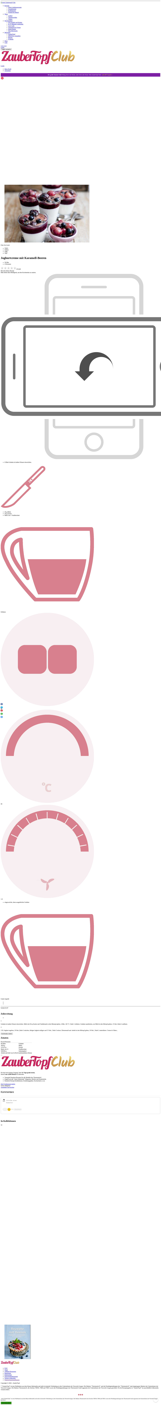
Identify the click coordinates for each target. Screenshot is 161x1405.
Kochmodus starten (6, 1033)
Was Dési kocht (12, 31)
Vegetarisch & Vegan (14, 27)
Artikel (10, 16)
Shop (6, 41)
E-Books (10, 39)
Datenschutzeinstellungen (11, 1380)
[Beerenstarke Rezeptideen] (80, 1243)
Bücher (10, 37)
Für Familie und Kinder (15, 22)
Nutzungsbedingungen (11, 1376)
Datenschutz (8, 1375)
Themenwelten (12, 17)
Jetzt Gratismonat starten (8, 1084)
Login (2, 47)
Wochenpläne (8, 21)
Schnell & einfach (13, 12)
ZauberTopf (11, 34)
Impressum (7, 1373)
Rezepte (6, 6)
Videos (10, 19)
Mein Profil (7, 69)
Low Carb (11, 26)
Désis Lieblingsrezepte (15, 7)
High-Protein (12, 29)
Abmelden (7, 71)
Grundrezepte (12, 9)
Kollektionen (12, 11)
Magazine (7, 32)
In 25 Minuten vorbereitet (15, 24)
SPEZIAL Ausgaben (14, 36)
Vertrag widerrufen (10, 1378)
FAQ (5, 1368)
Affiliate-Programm (10, 1371)
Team (6, 1370)
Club (5, 42)
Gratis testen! (4, 46)
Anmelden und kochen (7, 1087)
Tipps (6, 14)
